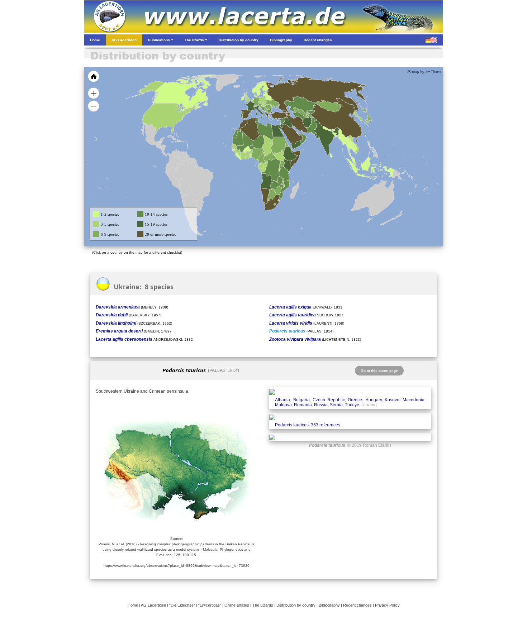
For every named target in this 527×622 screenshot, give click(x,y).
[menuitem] (300, 134)
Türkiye (352, 404)
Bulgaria (301, 399)
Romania (303, 404)
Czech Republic (329, 399)
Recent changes (357, 605)
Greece (355, 399)
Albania (282, 399)
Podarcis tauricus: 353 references (307, 424)
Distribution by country (295, 605)
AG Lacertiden (153, 605)
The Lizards (262, 605)
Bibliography (329, 605)
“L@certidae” (209, 605)
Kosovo (392, 399)
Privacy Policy (387, 605)
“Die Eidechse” (182, 605)
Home (133, 605)
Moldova (283, 404)
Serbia (336, 404)
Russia (321, 404)
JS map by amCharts (424, 72)
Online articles (236, 605)
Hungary (373, 399)
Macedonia (413, 399)
